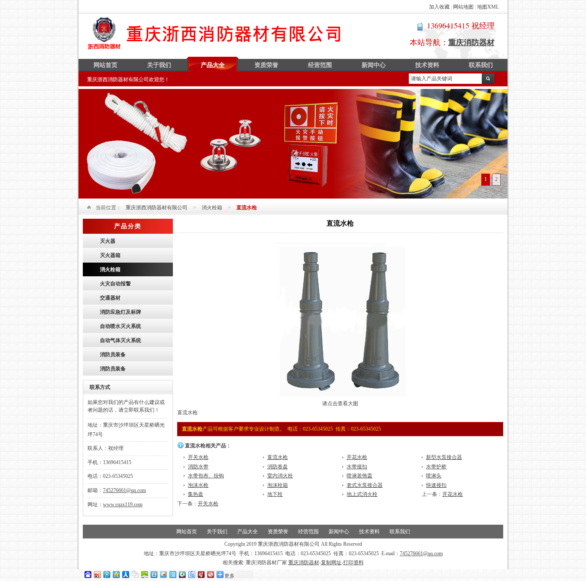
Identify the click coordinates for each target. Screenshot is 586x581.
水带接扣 (357, 467)
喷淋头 (433, 476)
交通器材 (110, 298)
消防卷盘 (277, 467)
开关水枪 (198, 457)
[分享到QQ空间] (116, 574)
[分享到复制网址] (134, 574)
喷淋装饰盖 (359, 476)
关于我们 (159, 65)
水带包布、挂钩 (206, 476)
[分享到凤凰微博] (210, 574)
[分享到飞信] (163, 574)
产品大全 (213, 65)
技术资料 (427, 65)
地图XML (488, 7)
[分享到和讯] (200, 574)
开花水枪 (357, 457)
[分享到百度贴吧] (191, 574)
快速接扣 (436, 485)
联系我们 (481, 65)
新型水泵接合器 (444, 457)
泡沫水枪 (198, 485)
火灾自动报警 (115, 284)
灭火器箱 (110, 255)
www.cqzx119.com (122, 504)
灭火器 (107, 241)
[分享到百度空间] (144, 574)
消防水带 (198, 467)
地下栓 (275, 494)
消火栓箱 (212, 208)
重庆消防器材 (303, 563)
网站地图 (463, 7)
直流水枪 (277, 457)
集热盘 (195, 494)
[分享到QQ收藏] (182, 574)
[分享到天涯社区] (172, 574)
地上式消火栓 (362, 494)
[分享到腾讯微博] (106, 574)
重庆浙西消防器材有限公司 (214, 33)
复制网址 (331, 563)
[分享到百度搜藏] (87, 574)
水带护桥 (436, 467)
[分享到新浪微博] (97, 574)
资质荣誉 (266, 65)
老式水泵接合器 (365, 485)
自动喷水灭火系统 (120, 326)
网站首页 (106, 65)
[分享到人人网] (125, 574)
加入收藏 (439, 7)
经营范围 (320, 65)
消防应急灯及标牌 (120, 312)
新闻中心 (374, 65)
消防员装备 (113, 355)
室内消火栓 (280, 476)
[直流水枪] (340, 397)
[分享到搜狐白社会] (153, 574)
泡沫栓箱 (277, 485)
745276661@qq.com (124, 490)
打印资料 (353, 563)
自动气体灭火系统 (120, 340)
